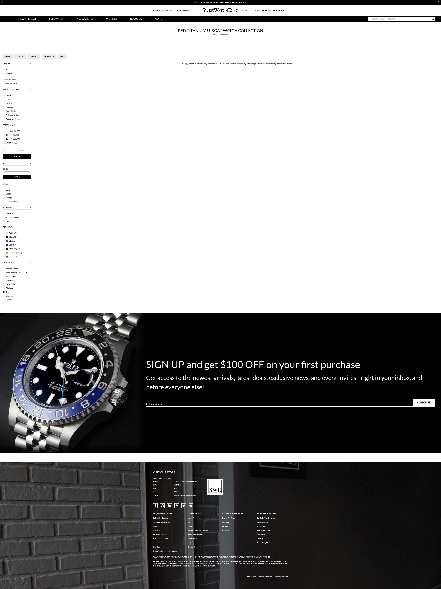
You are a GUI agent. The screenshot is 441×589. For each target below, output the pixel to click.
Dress (8, 194)
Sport (8, 190)
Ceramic (9, 296)
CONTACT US (283, 10)
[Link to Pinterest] (176, 505)
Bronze (9, 300)
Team (189, 522)
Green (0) (13, 257)
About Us (191, 518)
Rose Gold (10, 284)
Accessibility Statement (265, 543)
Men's (8, 70)
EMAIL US (271, 10)
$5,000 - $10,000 (13, 139)
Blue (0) (12, 241)
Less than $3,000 (13, 131)
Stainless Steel (12, 269)
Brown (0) (13, 245)
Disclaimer (157, 547)
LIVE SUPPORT (184, 10)
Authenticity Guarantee (161, 522)
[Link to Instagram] (162, 505)
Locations (225, 530)
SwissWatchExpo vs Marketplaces (165, 551)
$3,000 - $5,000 (12, 135)
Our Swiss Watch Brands (266, 518)
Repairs (225, 526)
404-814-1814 (167, 10)
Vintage (9, 198)
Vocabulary (261, 534)
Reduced (136, 18)
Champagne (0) (15, 253)
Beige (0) (13, 233)
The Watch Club (262, 522)
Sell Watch (56, 18)
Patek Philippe (12, 111)
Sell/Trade (225, 522)
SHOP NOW (242, 2)
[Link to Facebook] (155, 505)
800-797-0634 (191, 495)
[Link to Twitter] (183, 505)
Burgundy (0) (14, 249)
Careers (190, 526)
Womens (112, 18)
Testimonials (192, 539)
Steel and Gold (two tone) (16, 273)
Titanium (9, 292)
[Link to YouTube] (191, 505)
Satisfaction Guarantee (161, 518)
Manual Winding (12, 217)
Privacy (155, 543)
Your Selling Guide (263, 530)
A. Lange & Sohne (13, 115)
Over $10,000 (11, 143)
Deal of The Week (228, 518)
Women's (10, 73)
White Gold (10, 280)
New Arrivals (27, 18)
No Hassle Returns (159, 534)
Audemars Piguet (13, 119)
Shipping (156, 526)
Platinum (9, 288)
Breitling (9, 107)
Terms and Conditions (160, 539)
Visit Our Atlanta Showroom (198, 530)
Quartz (8, 221)
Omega (9, 103)
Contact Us (191, 547)
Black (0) (12, 237)
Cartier (8, 100)
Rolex (8, 96)
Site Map (260, 539)
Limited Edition (12, 202)
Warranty (156, 530)
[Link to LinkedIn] (169, 505)
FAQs (190, 543)
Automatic (10, 213)
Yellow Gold (11, 276)
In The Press (261, 526)
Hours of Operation (195, 534)
